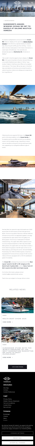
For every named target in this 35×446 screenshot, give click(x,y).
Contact (5, 390)
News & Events (9, 20)
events (5, 420)
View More (7, 322)
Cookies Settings (17, 433)
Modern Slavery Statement (11, 401)
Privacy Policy (7, 399)
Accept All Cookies (17, 442)
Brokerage (6, 414)
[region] (17, 433)
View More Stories (17, 367)
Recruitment (7, 407)
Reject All (17, 438)
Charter (5, 416)
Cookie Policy (7, 405)
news (5, 418)
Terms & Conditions (9, 403)
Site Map (6, 388)
